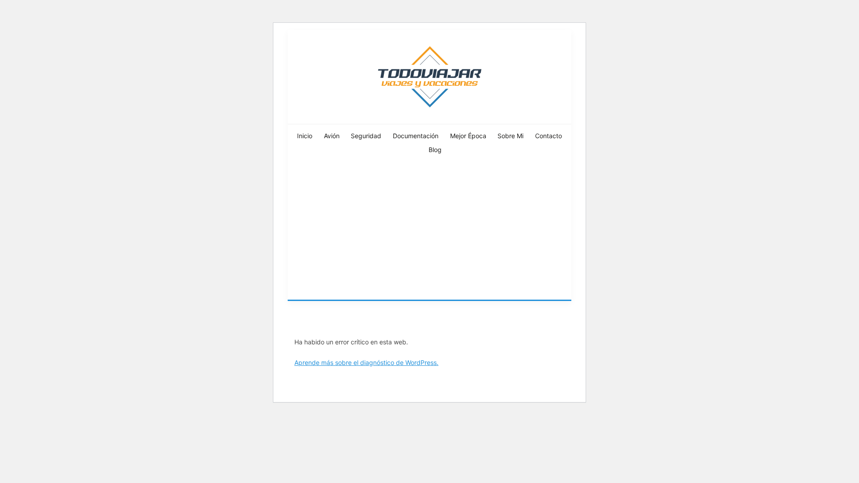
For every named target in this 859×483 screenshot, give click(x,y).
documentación (415, 136)
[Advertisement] (429, 232)
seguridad (366, 136)
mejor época (468, 136)
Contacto (548, 136)
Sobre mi (510, 136)
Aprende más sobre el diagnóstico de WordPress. (366, 362)
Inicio (304, 136)
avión (332, 136)
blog (435, 149)
